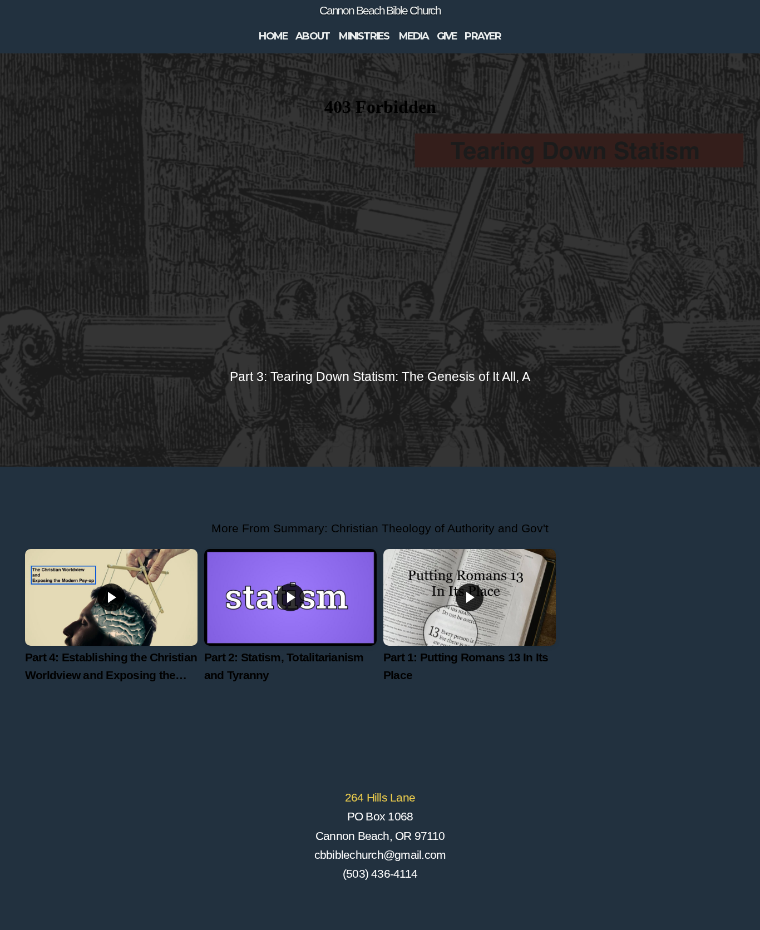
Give (447, 36)
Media (414, 36)
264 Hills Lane (380, 797)
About (313, 36)
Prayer (483, 36)
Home (273, 36)
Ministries (365, 36)
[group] (111, 626)
